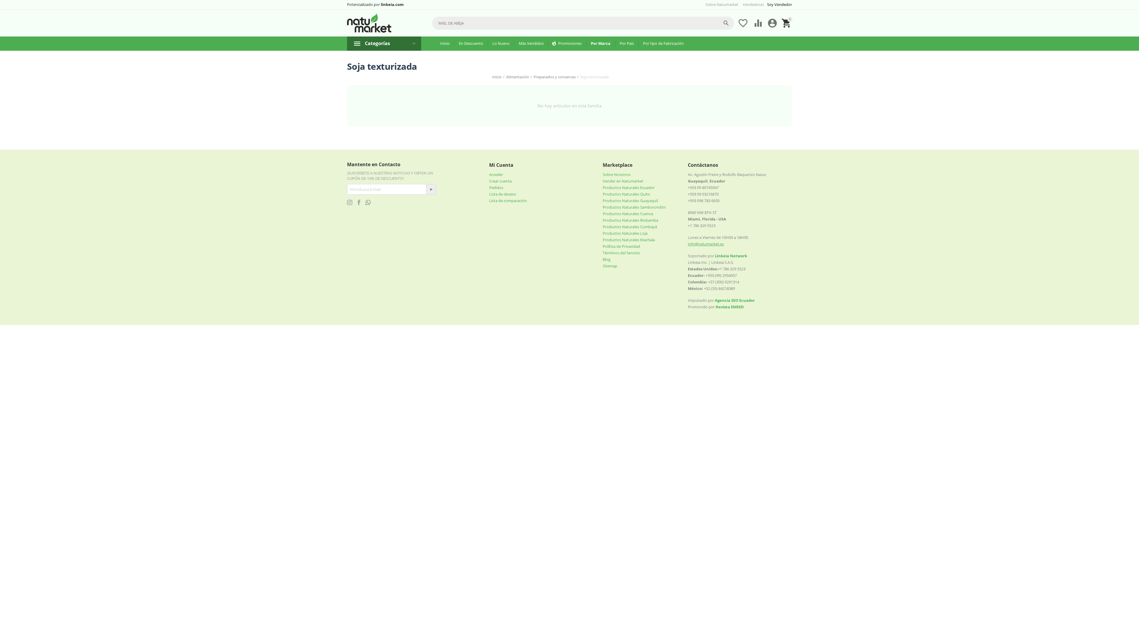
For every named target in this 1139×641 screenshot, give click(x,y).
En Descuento (471, 43)
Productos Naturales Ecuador (629, 187)
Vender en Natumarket (623, 181)
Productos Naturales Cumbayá (630, 226)
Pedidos (496, 187)
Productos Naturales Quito (626, 194)
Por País (627, 43)
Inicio (445, 43)
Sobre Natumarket (721, 4)
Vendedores (753, 4)
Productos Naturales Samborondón (634, 207)
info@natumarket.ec (706, 244)
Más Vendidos (531, 43)
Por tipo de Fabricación (663, 43)
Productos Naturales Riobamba (630, 220)
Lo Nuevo (501, 43)
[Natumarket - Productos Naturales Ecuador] (369, 23)
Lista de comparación (508, 200)
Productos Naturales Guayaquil (630, 200)
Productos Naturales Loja (625, 233)
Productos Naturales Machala (629, 239)
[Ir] (431, 189)
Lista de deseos (502, 194)
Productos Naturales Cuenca (628, 213)
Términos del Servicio (621, 253)
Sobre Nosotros (617, 174)
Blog (606, 259)
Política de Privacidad (621, 246)
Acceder (496, 174)
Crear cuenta (500, 181)
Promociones (570, 43)
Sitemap (610, 266)
